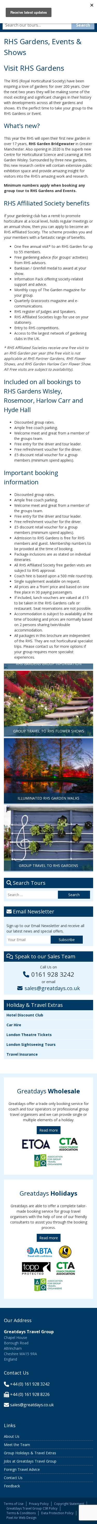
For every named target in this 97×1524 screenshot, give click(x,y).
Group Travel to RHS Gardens (48, 865)
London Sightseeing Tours (31, 1044)
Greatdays (48, 1091)
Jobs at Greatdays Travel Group (30, 1461)
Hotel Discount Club (24, 1015)
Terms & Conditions (21, 1513)
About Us (11, 1436)
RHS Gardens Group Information (48, 663)
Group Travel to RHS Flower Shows (48, 731)
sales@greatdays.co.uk (52, 988)
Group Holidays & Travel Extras (30, 1452)
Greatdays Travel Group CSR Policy (31, 1508)
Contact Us (13, 1477)
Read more (48, 1130)
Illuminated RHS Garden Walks (48, 798)
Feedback (12, 1485)
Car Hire (13, 1024)
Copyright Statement (69, 1504)
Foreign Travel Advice (22, 1469)
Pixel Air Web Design (21, 1517)
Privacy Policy (39, 1504)
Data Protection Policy (57, 1513)
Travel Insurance (22, 1054)
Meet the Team (17, 1444)
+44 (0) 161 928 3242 (30, 1384)
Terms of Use (14, 1504)
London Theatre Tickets (29, 1034)
